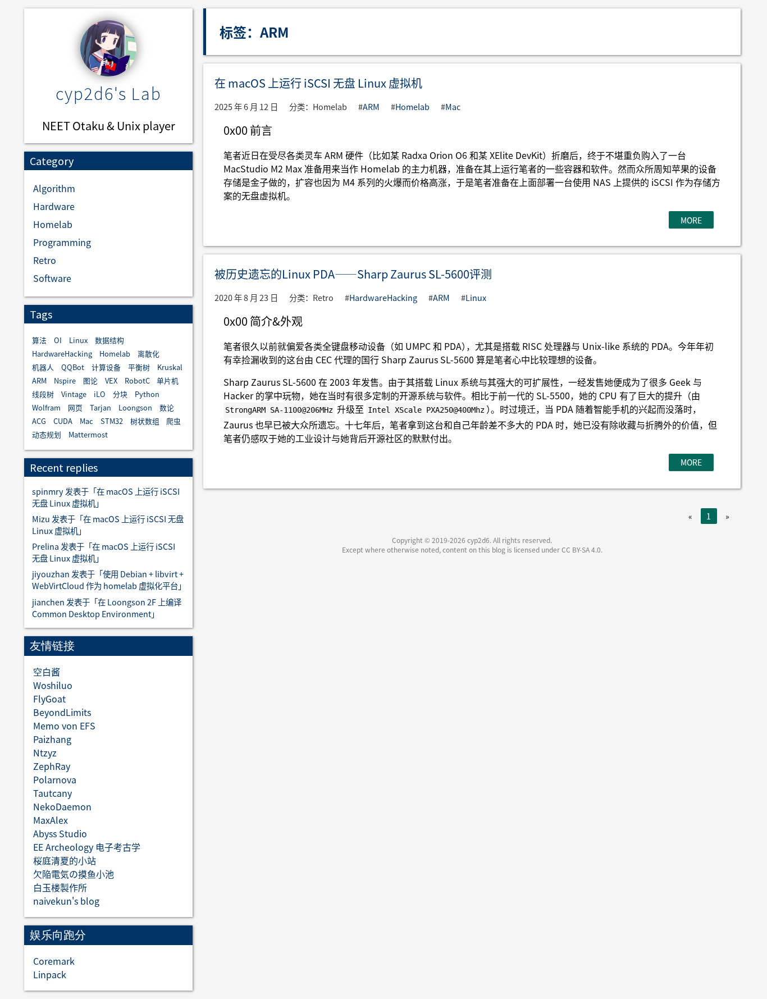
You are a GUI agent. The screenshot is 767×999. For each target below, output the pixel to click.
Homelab (52, 224)
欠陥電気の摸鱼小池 (73, 874)
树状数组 (144, 421)
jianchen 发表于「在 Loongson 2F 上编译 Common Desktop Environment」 (106, 607)
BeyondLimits (62, 712)
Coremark (54, 961)
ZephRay (51, 766)
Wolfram (46, 407)
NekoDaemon (62, 806)
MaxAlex (50, 820)
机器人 (43, 367)
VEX (111, 380)
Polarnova (54, 779)
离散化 (148, 353)
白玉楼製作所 (60, 887)
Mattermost (88, 434)
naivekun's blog (66, 900)
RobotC (137, 380)
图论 (90, 380)
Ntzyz (45, 752)
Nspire (65, 380)
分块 (120, 394)
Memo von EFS (64, 725)
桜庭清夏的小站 (64, 860)
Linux (78, 340)
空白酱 (46, 671)
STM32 (112, 421)
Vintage (73, 394)
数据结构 (109, 340)
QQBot (72, 367)
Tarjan (100, 407)
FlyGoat (49, 698)
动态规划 (46, 434)
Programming (62, 242)
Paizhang (52, 739)
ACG (39, 421)
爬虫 (173, 421)
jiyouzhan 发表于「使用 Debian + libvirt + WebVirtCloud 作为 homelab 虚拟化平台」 (109, 579)
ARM (39, 380)
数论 (166, 407)
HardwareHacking (62, 353)
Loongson (135, 407)
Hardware (54, 206)
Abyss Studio (60, 833)
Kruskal (169, 367)
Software (52, 278)
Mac (86, 421)
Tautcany (52, 793)
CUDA (62, 421)
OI (58, 340)
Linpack (49, 974)
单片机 (168, 380)
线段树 (43, 394)
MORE (691, 220)
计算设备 (106, 367)
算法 (39, 340)
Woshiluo (52, 685)
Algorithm (54, 188)
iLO (100, 394)
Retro (44, 260)
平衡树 (139, 367)
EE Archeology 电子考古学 (86, 847)
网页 (75, 407)
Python (147, 394)
